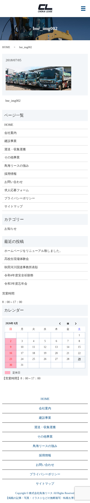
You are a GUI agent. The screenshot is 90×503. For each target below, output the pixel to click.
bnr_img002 (13, 100)
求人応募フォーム (16, 190)
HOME (6, 47)
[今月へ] (68, 323)
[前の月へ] (56, 323)
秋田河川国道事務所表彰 (21, 267)
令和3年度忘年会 (15, 283)
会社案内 (10, 133)
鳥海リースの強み (16, 165)
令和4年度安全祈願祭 (18, 275)
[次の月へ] (79, 323)
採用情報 (10, 173)
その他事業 (12, 157)
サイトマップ (13, 206)
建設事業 (10, 141)
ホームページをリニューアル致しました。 (33, 250)
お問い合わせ (13, 182)
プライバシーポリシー (19, 198)
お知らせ (10, 228)
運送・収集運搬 (15, 149)
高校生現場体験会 (16, 259)
